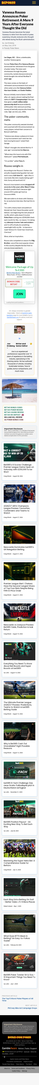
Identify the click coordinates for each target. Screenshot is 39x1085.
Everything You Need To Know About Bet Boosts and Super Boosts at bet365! (18, 666)
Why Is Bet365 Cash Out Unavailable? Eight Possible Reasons (17, 746)
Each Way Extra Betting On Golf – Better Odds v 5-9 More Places (19, 900)
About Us (7, 1068)
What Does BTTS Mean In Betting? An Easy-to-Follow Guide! (17, 938)
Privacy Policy (30, 1068)
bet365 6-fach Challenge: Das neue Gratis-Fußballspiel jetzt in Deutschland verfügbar (19, 785)
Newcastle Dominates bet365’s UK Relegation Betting (19, 548)
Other (35, 1064)
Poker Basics (20, 1064)
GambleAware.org (13, 317)
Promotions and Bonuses (14, 1061)
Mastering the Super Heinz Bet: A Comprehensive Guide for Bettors (19, 863)
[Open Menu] (35, 2)
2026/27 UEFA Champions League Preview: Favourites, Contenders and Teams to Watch (17, 509)
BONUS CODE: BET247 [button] (13, 282)
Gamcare (26, 1051)
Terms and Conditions (18, 1068)
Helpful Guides (28, 1061)
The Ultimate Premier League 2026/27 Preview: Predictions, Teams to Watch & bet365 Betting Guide (18, 706)
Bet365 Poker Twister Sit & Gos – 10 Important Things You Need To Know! (19, 977)
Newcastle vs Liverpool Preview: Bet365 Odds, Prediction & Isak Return (19, 627)
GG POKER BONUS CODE (13, 420)
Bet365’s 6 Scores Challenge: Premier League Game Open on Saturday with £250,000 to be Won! (19, 468)
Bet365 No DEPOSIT (12, 415)
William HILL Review (13, 417)
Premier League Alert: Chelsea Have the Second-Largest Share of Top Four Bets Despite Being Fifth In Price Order (19, 587)
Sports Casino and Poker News (19, 1059)
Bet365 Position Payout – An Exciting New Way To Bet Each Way (18, 824)
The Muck (29, 1064)
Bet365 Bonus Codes (13, 407)
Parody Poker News (11, 48)
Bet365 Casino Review (14, 412)
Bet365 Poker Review (13, 273)
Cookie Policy (16, 1071)
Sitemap (24, 1071)
